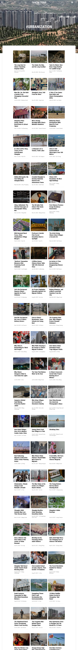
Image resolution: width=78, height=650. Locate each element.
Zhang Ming (41, 545)
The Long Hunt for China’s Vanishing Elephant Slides (20, 67)
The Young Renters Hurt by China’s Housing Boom (55, 485)
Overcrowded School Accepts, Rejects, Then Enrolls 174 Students (39, 567)
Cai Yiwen (23, 435)
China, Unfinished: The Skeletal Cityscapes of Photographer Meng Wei (21, 207)
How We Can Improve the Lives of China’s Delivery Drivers (20, 319)
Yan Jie (40, 489)
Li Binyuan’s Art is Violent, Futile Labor (38, 149)
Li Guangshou (42, 351)
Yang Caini (41, 100)
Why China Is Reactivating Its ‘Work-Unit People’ (21, 347)
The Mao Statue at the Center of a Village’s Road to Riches (38, 485)
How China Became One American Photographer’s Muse (55, 402)
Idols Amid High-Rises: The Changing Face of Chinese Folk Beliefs (56, 539)
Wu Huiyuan (42, 72)
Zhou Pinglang (24, 184)
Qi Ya (19, 71)
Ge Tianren (24, 325)
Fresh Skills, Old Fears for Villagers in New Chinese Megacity (56, 457)
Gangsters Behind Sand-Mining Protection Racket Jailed (19, 403)
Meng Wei (23, 212)
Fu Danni (41, 325)
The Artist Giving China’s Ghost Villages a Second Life (56, 235)
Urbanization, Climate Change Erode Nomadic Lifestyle (20, 485)
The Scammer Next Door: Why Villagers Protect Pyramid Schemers (55, 320)
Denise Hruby (42, 434)
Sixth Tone (41, 184)
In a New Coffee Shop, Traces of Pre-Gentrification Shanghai (21, 151)
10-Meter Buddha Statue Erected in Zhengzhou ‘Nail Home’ (54, 596)
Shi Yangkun (41, 156)
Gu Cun (41, 627)
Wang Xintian (42, 212)
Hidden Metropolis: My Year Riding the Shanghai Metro (21, 178)
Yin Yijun (36, 435)
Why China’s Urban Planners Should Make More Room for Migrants (39, 458)
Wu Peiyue (59, 241)
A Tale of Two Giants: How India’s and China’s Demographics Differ (56, 95)
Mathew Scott (24, 100)
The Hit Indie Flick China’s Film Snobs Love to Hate (37, 207)
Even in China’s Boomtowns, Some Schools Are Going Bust (37, 320)
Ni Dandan (23, 601)
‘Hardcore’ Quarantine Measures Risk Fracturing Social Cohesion (21, 264)
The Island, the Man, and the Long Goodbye (39, 66)
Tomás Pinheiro (42, 128)
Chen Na (59, 627)
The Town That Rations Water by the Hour (39, 373)
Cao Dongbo (24, 269)
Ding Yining (52, 409)
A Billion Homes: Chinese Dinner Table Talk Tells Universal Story (38, 264)
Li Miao (58, 351)
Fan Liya (41, 297)
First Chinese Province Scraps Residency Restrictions (56, 207)
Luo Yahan (59, 100)
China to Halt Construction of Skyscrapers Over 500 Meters (56, 151)
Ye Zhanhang (24, 128)
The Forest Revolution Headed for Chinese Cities (56, 567)
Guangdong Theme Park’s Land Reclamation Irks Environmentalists (37, 596)
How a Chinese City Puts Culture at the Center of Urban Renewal (20, 540)
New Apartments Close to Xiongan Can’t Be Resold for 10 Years (56, 623)
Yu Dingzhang (42, 516)
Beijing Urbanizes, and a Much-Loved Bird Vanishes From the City (56, 292)
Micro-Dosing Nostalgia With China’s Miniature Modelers (38, 122)
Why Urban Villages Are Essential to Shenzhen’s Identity (38, 402)
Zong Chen (58, 408)
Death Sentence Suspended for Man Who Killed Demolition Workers (21, 596)
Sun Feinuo (23, 627)
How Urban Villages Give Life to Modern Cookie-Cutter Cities (20, 431)
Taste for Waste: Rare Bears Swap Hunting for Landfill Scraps (56, 67)
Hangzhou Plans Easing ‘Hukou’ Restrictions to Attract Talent (21, 123)
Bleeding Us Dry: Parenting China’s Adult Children (37, 539)
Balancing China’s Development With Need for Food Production (55, 123)
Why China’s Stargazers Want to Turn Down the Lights (20, 374)
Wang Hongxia (42, 463)
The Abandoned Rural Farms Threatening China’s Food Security (21, 623)
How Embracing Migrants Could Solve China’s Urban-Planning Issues (21, 458)
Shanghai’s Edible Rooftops (54, 511)
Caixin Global (59, 128)
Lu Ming (23, 463)
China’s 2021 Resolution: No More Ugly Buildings (55, 178)
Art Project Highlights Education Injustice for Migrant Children (39, 291)
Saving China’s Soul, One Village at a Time (38, 430)
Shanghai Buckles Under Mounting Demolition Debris (37, 512)
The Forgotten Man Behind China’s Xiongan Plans (38, 623)
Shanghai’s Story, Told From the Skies (38, 93)
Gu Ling (23, 545)
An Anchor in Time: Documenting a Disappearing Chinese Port (56, 264)
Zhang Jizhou (59, 545)
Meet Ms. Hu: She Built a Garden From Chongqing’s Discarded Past (21, 95)
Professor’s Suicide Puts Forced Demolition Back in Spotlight (38, 236)
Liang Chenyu (59, 517)
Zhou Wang (24, 351)
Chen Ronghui (52, 435)
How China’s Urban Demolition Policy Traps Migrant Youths (55, 347)
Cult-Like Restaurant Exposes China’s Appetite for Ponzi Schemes (20, 292)
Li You (22, 379)
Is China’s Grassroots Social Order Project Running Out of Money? (55, 374)
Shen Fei (23, 156)
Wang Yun (58, 434)
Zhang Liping (59, 489)
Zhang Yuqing (59, 325)
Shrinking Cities (54, 429)
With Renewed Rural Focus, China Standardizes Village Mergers (20, 236)
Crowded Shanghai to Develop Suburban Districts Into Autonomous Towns (38, 179)
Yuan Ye (23, 241)
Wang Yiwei (59, 297)
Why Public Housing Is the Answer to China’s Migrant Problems (38, 347)
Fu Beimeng (41, 269)
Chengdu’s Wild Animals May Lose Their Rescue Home (20, 512)
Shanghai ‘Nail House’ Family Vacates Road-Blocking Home (21, 567)
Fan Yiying (58, 156)
